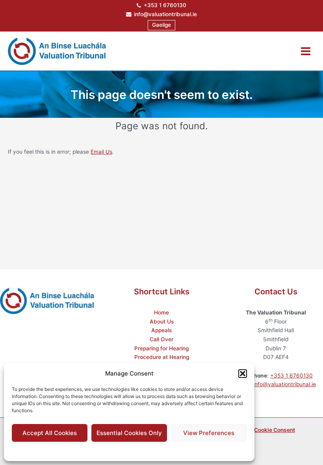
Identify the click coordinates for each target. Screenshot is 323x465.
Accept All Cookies (49, 433)
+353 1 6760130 (165, 5)
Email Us (101, 152)
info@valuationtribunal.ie (165, 14)
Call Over (161, 339)
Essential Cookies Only (129, 433)
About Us (162, 321)
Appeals (161, 330)
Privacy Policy (145, 450)
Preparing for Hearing (161, 348)
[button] (243, 374)
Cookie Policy (109, 450)
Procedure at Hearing (161, 357)
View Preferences (208, 433)
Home (161, 312)
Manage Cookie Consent (263, 430)
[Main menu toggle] (306, 51)
